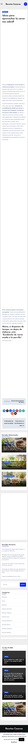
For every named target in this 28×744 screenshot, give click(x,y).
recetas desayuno (7, 620)
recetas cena (5, 616)
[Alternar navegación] (1, 4)
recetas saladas (6, 632)
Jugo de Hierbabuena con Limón (11, 576)
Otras (5, 443)
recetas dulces (6, 624)
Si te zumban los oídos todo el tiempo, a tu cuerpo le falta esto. (14, 661)
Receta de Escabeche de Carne (17, 401)
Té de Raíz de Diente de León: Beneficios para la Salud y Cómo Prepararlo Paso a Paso (13, 448)
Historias (4, 597)
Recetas (5, 11)
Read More (14, 742)
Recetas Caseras (13, 4)
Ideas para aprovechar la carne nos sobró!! (13, 18)
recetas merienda (7, 628)
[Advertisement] (14, 42)
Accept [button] (21, 739)
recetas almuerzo (7, 609)
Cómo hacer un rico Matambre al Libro (19, 423)
